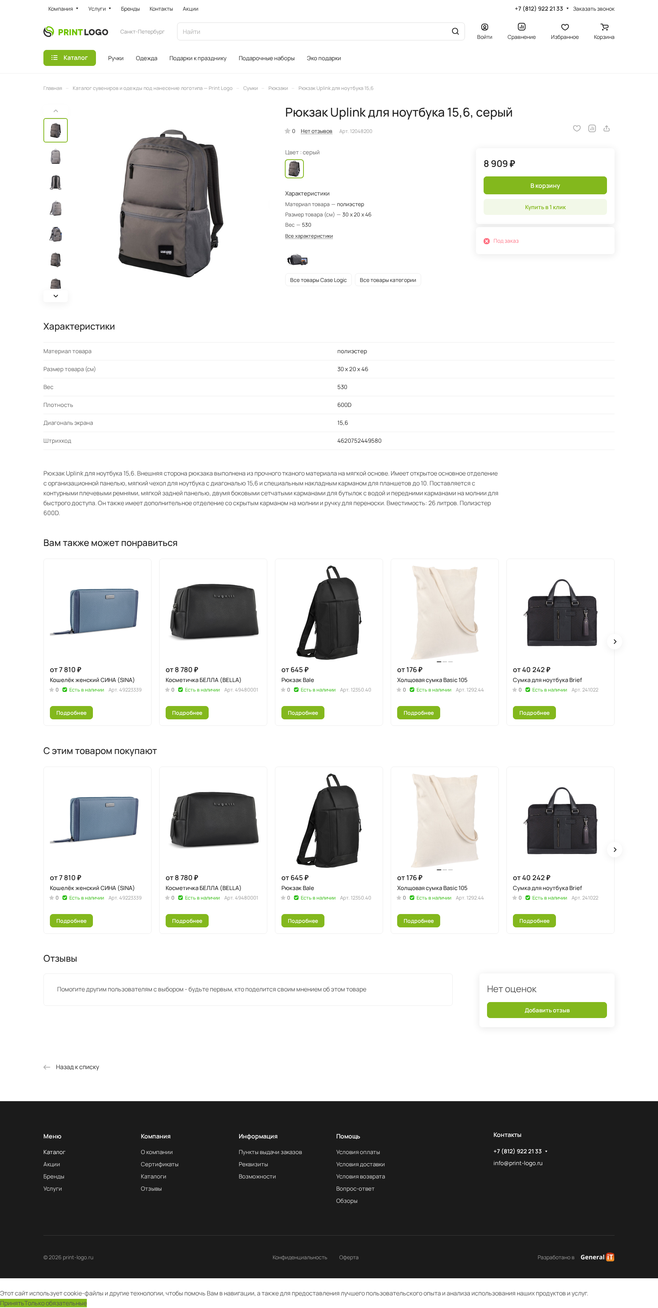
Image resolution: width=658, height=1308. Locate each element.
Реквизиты (253, 1164)
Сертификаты (160, 1164)
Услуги (52, 1189)
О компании (157, 1152)
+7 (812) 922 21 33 (539, 8)
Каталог (54, 1152)
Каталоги (153, 1176)
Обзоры (347, 1201)
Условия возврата (360, 1176)
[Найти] (455, 31)
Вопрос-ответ (355, 1189)
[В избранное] (577, 128)
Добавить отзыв (547, 1010)
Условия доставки (360, 1164)
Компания (156, 1136)
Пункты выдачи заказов (270, 1152)
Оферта (349, 1257)
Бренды (53, 1176)
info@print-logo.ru (518, 1163)
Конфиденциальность (300, 1257)
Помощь (348, 1136)
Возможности (257, 1176)
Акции (51, 1164)
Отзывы (151, 1189)
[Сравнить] (592, 128)
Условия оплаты (358, 1152)
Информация (258, 1136)
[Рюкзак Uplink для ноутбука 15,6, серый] (171, 203)
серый (294, 169)
